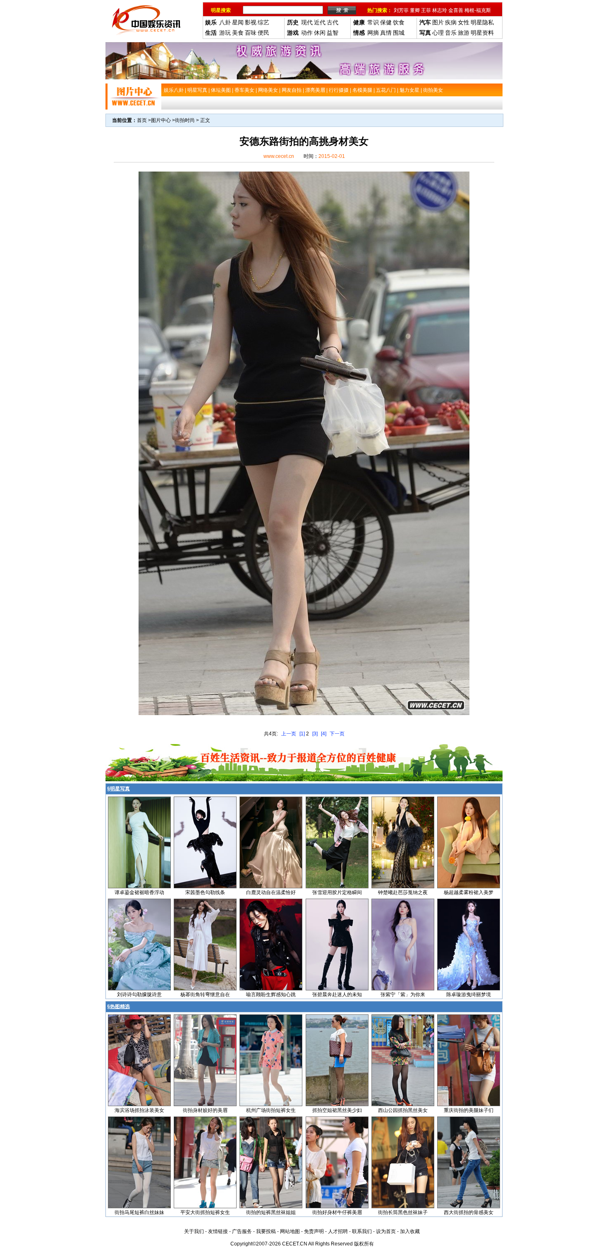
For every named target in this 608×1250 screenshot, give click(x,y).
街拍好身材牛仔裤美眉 (337, 1212)
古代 (332, 22)
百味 (250, 32)
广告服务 (242, 1231)
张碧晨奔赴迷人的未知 (337, 994)
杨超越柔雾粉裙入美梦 (468, 892)
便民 (263, 32)
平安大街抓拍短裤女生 (205, 1212)
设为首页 (386, 1231)
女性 (463, 22)
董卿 (415, 10)
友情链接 (218, 1231)
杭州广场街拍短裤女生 (271, 1110)
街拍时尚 (185, 120)
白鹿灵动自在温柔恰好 (271, 892)
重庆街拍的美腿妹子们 (468, 1110)
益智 (332, 32)
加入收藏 (410, 1231)
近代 (320, 22)
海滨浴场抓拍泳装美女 (139, 1110)
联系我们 (362, 1231)
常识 (373, 22)
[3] (315, 734)
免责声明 (314, 1231)
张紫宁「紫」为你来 (403, 994)
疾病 (451, 22)
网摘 (373, 32)
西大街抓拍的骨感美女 (468, 1212)
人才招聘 (338, 1231)
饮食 (399, 22)
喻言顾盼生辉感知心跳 (271, 994)
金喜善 (455, 10)
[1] (302, 734)
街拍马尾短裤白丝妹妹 (139, 1212)
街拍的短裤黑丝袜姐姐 (271, 1212)
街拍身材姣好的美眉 (205, 1110)
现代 (307, 22)
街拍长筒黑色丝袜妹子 (403, 1212)
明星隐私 (482, 22)
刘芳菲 (401, 10)
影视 (250, 22)
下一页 (337, 734)
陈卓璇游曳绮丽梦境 (468, 994)
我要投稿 (266, 1231)
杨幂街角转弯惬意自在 (205, 994)
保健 (386, 22)
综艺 (263, 22)
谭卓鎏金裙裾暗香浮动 (139, 892)
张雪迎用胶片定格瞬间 (337, 892)
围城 (399, 32)
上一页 (288, 734)
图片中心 (161, 120)
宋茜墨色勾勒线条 (205, 892)
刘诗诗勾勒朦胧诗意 (139, 994)
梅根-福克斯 (477, 10)
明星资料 (482, 32)
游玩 (225, 32)
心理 (438, 32)
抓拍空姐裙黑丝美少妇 (337, 1110)
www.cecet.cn (278, 156)
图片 (438, 22)
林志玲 (439, 10)
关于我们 (194, 1231)
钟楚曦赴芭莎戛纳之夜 (403, 892)
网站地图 (290, 1231)
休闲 (320, 32)
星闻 (238, 22)
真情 (386, 32)
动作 (307, 32)
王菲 (426, 10)
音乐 (451, 32)
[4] (323, 734)
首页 (142, 120)
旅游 (463, 32)
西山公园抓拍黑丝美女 (403, 1110)
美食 (238, 32)
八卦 (225, 22)
